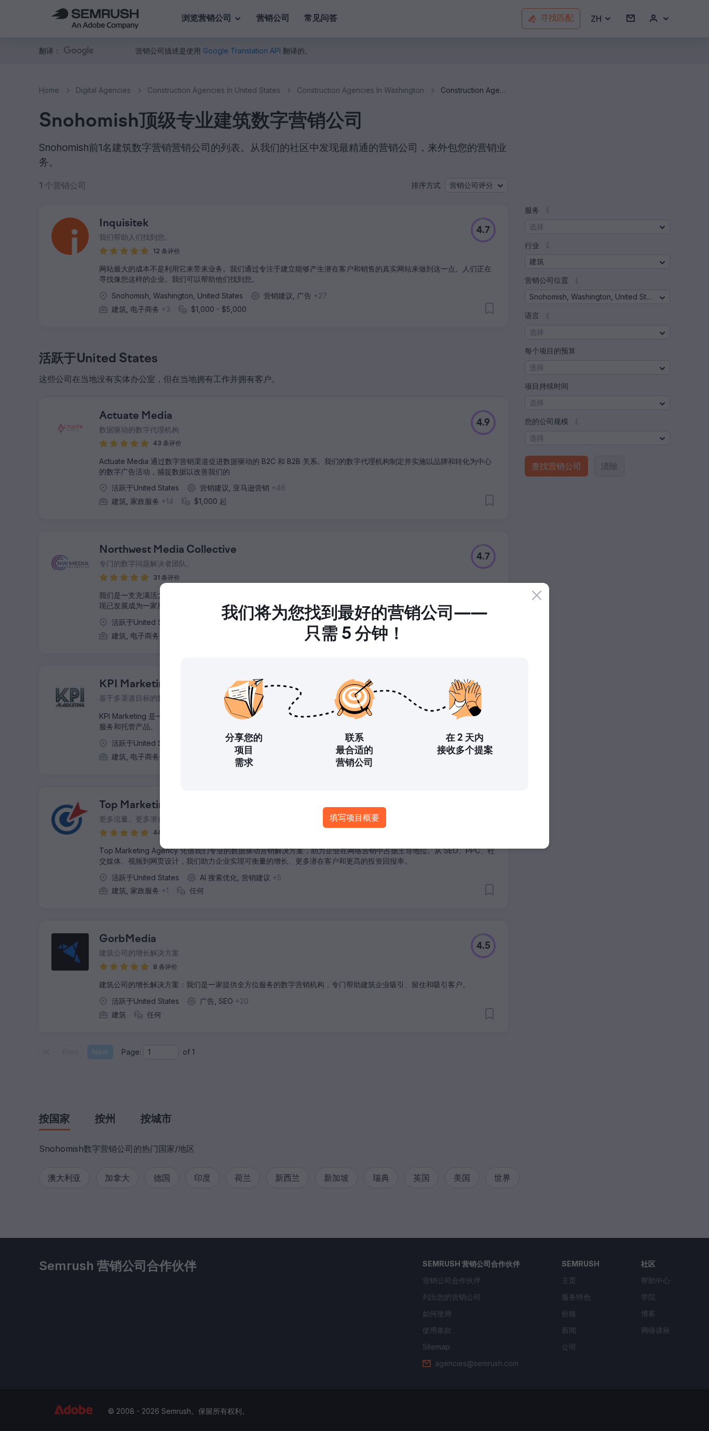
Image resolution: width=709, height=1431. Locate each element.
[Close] (536, 595)
